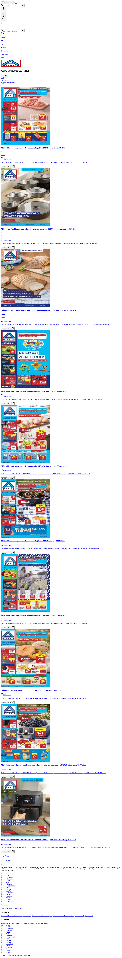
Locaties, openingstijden (8, 82)
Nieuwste (3, 908)
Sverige (9, 899)
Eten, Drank (23, 916)
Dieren (79, 916)
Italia (7, 887)
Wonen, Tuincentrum (33, 916)
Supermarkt (4, 916)
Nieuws (3, 923)
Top (7, 908)
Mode (65, 916)
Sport (61, 916)
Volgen (10, 166)
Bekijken (4, 166)
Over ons (8, 923)
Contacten (46, 923)
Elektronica (43, 916)
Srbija (8, 898)
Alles (2, 78)
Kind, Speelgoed (72, 916)
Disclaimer (39, 923)
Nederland (9, 892)
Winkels (11, 908)
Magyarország (11, 886)
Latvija (8, 891)
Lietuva (8, 889)
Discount (10, 916)
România (9, 896)
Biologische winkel (87, 916)
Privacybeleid (15, 923)
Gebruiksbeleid (31, 923)
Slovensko (10, 901)
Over (2, 84)
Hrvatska (9, 884)
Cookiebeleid (23, 923)
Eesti (8, 880)
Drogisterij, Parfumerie (53, 916)
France (8, 882)
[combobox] (12, 6)
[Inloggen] (1, 22)
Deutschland (10, 877)
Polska (8, 894)
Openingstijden (18, 908)
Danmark (9, 879)
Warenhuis (16, 916)
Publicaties (5, 80)
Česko (8, 875)
